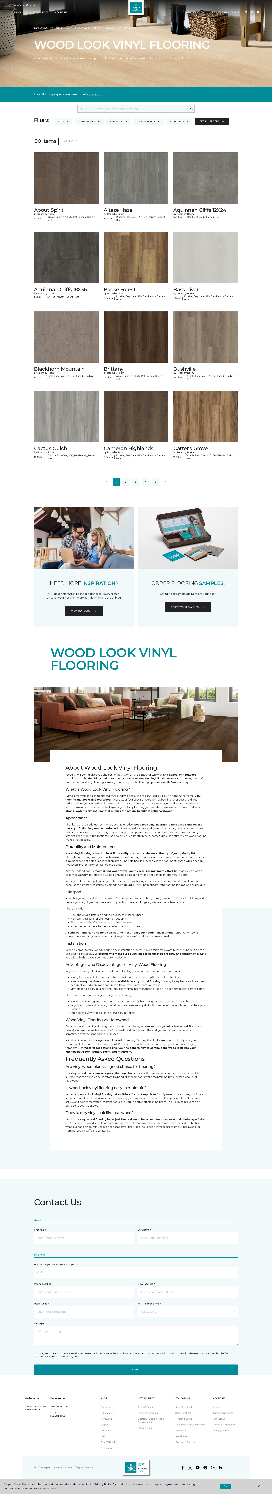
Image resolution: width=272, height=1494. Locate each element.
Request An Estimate (226, 12)
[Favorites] (252, 12)
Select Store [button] (22, 4)
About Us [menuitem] (218, 1407)
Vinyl (69, 28)
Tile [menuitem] (102, 1436)
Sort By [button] (69, 140)
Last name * (144, 1230)
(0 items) (258, 12)
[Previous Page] (106, 482)
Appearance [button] (87, 121)
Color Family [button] (146, 121)
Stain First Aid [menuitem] (183, 1413)
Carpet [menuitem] (104, 1424)
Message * (39, 1323)
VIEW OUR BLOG (81, 610)
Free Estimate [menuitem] (108, 1442)
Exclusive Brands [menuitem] (185, 1442)
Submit (136, 1369)
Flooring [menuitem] (105, 1407)
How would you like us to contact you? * (56, 1264)
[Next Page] (165, 482)
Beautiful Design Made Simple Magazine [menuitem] (151, 1420)
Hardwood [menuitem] (106, 1418)
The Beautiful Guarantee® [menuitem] (190, 1424)
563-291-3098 (57, 1415)
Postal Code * (41, 1304)
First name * (40, 1230)
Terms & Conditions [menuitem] (224, 1424)
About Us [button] (61, 12)
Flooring (57, 28)
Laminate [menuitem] (105, 1430)
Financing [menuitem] (106, 1448)
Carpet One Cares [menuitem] (223, 1413)
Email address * (146, 1284)
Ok (225, 1486)
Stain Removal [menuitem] (183, 1407)
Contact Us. (95, 94)
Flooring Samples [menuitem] (148, 1413)
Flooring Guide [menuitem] (183, 1418)
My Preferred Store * (149, 1304)
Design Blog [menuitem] (145, 1428)
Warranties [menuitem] (181, 1430)
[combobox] (132, 109)
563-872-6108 (32, 1409)
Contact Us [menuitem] (219, 1418)
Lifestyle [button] (116, 121)
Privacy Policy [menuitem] (221, 1430)
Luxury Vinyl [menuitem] (107, 1413)
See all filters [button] (209, 121)
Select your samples (185, 607)
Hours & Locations (193, 12)
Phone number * (43, 1284)
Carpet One (40, 28)
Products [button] (20, 12)
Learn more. (49, 1488)
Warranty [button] (177, 121)
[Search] (191, 109)
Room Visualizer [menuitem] (147, 1407)
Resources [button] (41, 12)
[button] (246, 12)
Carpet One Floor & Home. (57, 1467)
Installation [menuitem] (181, 1436)
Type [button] (61, 121)
